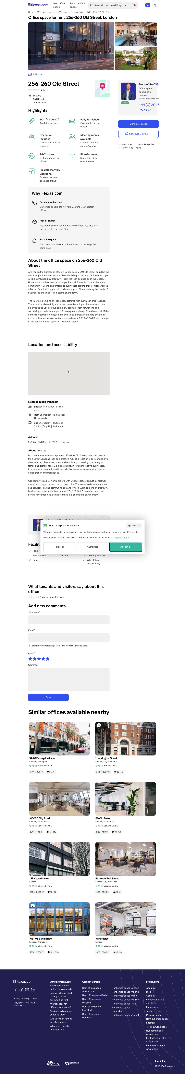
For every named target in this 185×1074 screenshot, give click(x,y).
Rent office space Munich (125, 999)
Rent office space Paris (124, 1003)
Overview (135, 525)
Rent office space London (125, 988)
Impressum (152, 1007)
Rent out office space (157, 1018)
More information (139, 123)
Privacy (16, 999)
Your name (33, 612)
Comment (33, 665)
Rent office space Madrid (125, 991)
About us (151, 988)
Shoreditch (85, 12)
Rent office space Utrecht (125, 1015)
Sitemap (25, 999)
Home (31, 12)
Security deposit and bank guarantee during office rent (61, 996)
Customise (92, 546)
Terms (34, 999)
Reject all (59, 546)
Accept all (125, 546)
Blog (148, 991)
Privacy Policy (153, 1015)
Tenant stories (153, 1011)
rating (31, 653)
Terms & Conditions (156, 1026)
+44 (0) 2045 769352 (147, 5)
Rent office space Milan (124, 995)
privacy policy (122, 537)
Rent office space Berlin (95, 995)
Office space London (68, 12)
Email (31, 630)
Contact (150, 995)
